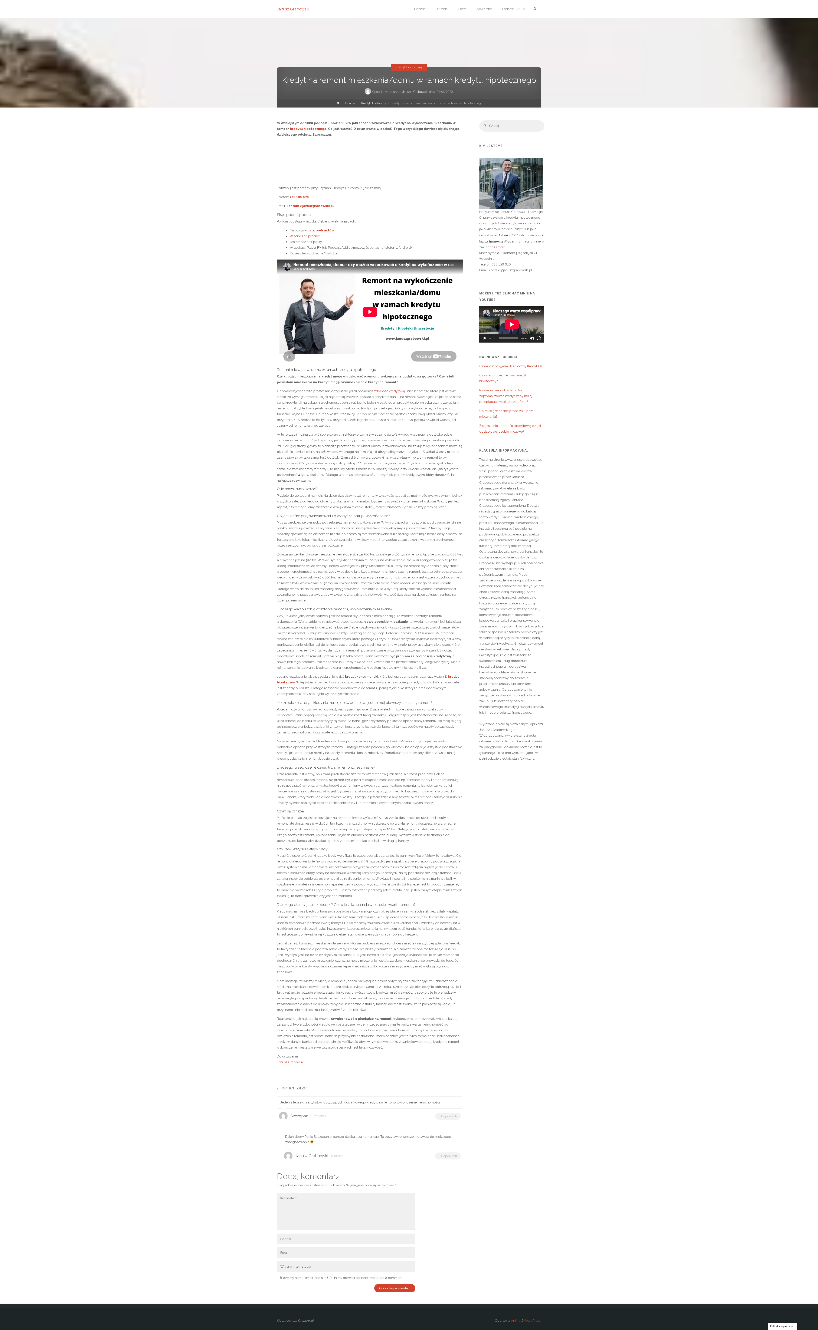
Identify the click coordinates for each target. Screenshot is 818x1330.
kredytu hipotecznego (308, 129)
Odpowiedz (449, 1116)
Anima (515, 1321)
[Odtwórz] (485, 338)
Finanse (350, 103)
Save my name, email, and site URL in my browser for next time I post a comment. (342, 1278)
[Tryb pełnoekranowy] (539, 338)
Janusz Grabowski (293, 9)
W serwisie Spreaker (305, 236)
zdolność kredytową (389, 391)
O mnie (499, 247)
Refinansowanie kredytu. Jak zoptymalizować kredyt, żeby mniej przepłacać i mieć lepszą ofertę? (505, 396)
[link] (534, 9)
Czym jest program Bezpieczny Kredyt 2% (510, 366)
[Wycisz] (532, 338)
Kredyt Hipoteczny (409, 67)
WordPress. (532, 1321)
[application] (511, 324)
